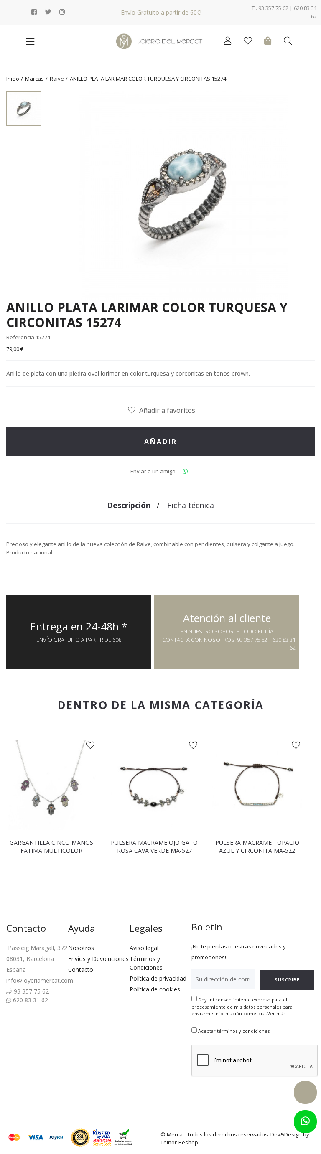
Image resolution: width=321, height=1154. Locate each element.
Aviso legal (144, 948)
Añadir (160, 441)
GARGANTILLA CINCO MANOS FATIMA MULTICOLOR (51, 846)
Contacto (80, 970)
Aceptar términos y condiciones (234, 1031)
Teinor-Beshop (179, 1142)
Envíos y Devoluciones (98, 959)
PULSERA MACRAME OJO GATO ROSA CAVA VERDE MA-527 (154, 846)
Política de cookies (155, 989)
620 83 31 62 (29, 1000)
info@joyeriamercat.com (39, 980)
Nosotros (81, 948)
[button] (11, 806)
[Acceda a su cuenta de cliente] (229, 42)
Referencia (20, 337)
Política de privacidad (158, 978)
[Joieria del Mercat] (160, 41)
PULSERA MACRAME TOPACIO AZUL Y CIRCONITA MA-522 (257, 846)
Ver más (276, 1013)
